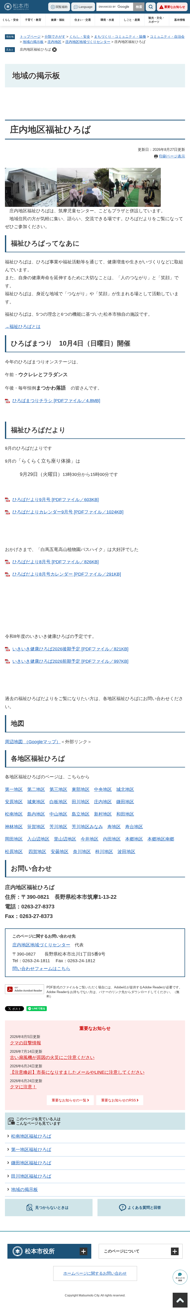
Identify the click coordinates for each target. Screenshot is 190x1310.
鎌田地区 (125, 801)
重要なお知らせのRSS (118, 1100)
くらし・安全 (10, 19)
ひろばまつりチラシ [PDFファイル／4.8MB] (56, 400)
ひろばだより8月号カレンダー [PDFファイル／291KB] (66, 574)
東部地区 (81, 789)
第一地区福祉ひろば (31, 1149)
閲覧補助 (62, 7)
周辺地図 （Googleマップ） (33, 741)
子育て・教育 (33, 19)
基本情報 (179, 19)
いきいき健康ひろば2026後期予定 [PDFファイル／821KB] (70, 648)
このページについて (122, 1251)
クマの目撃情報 (25, 1042)
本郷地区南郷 (160, 839)
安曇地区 (60, 851)
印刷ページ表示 (172, 156)
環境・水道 (107, 19)
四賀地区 (37, 851)
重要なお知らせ (174, 7)
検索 (151, 6)
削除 (54, 49)
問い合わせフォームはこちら (41, 968)
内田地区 (112, 839)
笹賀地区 (36, 826)
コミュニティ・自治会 (167, 37)
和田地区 (125, 814)
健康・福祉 (58, 19)
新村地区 (103, 814)
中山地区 (58, 814)
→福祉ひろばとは (23, 326)
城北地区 (125, 789)
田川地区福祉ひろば (31, 1176)
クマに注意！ (23, 1086)
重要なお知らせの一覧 (69, 1100)
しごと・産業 (132, 19)
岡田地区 (14, 839)
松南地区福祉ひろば (31, 1136)
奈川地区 (82, 851)
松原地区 (14, 851)
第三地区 (58, 789)
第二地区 (36, 789)
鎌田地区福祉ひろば (31, 1162)
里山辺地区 (65, 839)
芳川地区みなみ (87, 826)
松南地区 (14, 814)
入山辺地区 (38, 839)
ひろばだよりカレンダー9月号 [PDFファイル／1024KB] (67, 511)
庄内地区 (54, 42)
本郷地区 (134, 839)
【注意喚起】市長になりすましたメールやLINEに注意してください (77, 1072)
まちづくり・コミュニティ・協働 (120, 37)
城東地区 (36, 801)
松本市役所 (40, 1251)
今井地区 (89, 839)
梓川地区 (104, 851)
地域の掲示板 (33, 42)
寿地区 (114, 826)
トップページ (30, 37)
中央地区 (103, 789)
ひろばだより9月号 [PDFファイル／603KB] (55, 499)
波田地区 (126, 851)
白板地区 (58, 801)
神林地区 (14, 826)
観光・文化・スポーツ (156, 19)
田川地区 (81, 801)
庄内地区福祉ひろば (35, 49)
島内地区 (36, 814)
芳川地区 (58, 826)
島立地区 (81, 814)
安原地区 (14, 801)
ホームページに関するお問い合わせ (95, 1273)
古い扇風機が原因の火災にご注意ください (52, 1057)
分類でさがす (55, 37)
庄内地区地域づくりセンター (87, 42)
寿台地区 (134, 826)
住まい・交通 (82, 19)
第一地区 (14, 789)
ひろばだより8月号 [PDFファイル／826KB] (55, 561)
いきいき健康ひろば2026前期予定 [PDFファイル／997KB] (70, 661)
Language (86, 7)
